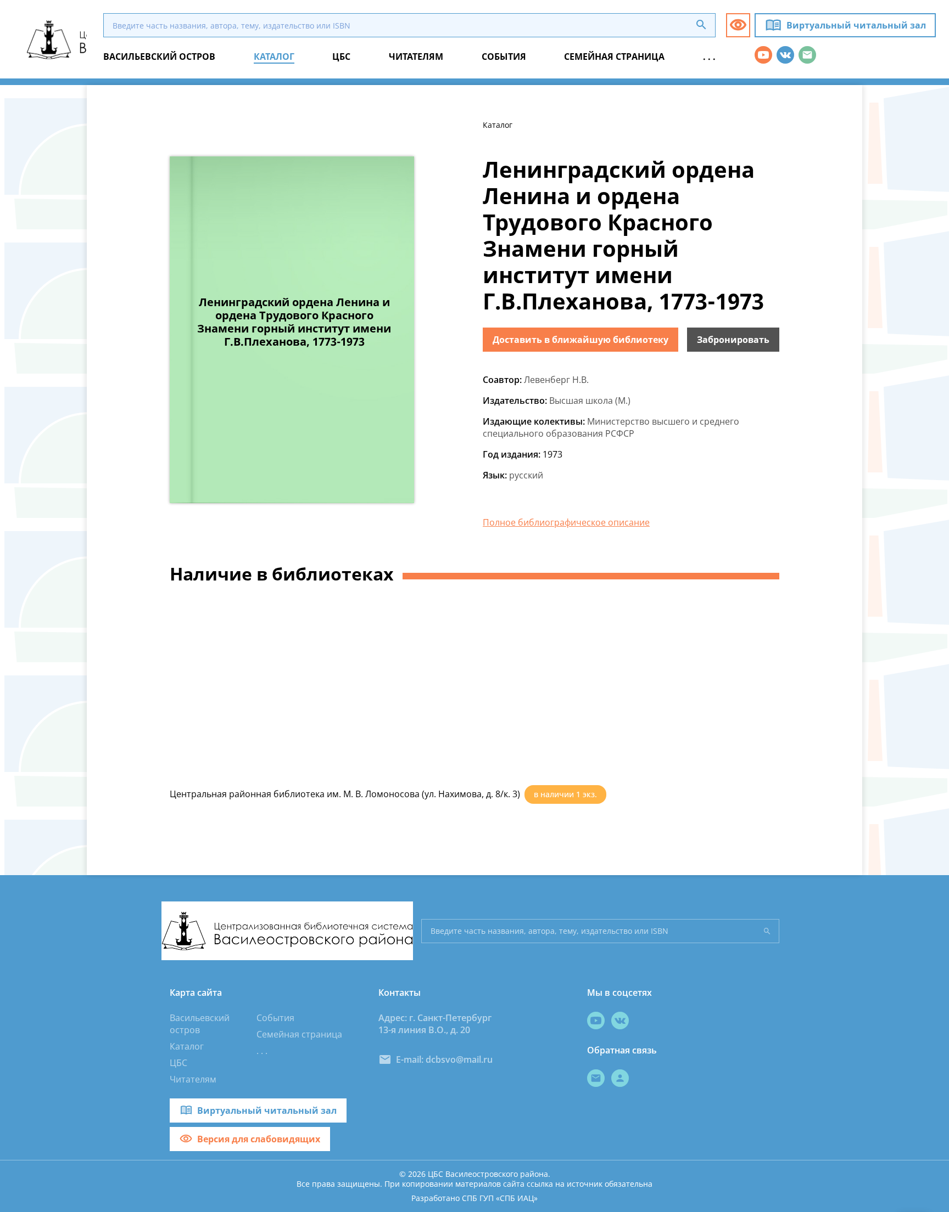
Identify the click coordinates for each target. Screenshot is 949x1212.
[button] (738, 25)
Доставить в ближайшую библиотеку (580, 340)
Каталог (187, 1046)
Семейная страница (299, 1034)
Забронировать (733, 340)
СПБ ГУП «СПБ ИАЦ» (500, 1198)
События (275, 1018)
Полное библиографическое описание (566, 522)
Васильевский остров (200, 1024)
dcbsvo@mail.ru (459, 1059)
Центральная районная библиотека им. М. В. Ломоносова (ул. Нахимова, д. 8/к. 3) (345, 794)
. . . (261, 1051)
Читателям (193, 1079)
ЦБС (178, 1063)
